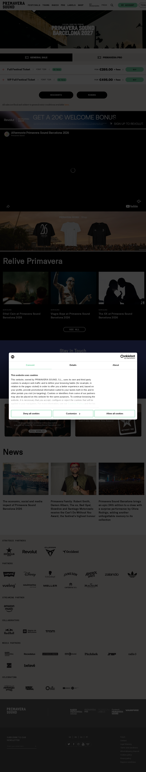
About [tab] (116, 365)
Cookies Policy (76, 403)
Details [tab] (73, 365)
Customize (71, 413)
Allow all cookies (114, 413)
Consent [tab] (30, 365)
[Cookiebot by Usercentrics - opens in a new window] (122, 357)
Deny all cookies (31, 413)
